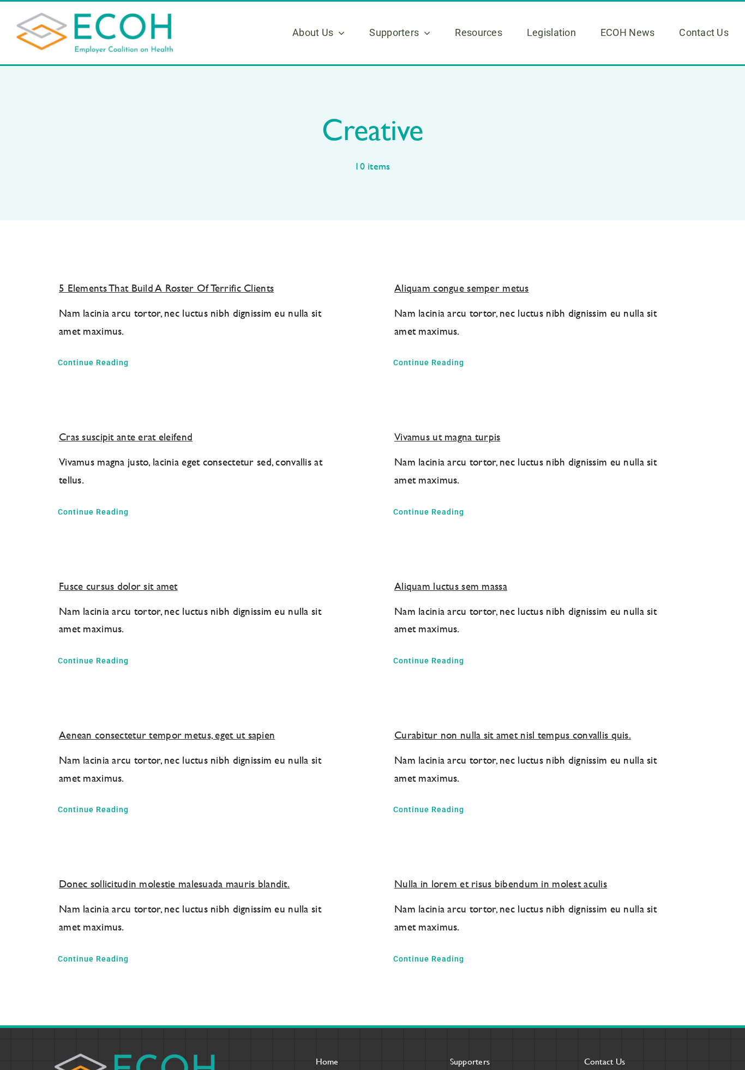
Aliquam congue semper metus (461, 288)
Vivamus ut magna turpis (447, 437)
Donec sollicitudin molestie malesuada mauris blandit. (174, 883)
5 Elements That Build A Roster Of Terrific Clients (166, 288)
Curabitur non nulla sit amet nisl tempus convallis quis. (512, 735)
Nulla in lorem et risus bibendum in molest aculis (500, 883)
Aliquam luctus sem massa (450, 586)
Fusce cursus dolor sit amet (118, 586)
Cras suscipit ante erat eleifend (126, 437)
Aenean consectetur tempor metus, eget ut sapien (167, 735)
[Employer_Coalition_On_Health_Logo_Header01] (94, 17)
